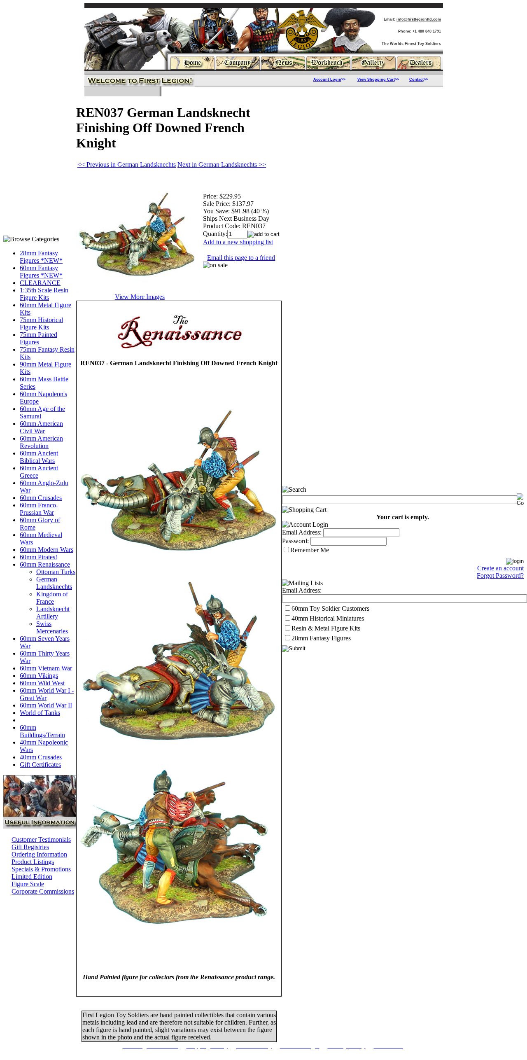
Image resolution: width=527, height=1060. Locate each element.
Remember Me (309, 549)
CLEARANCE (40, 282)
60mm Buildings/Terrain (42, 731)
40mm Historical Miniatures (327, 618)
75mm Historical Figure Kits (41, 323)
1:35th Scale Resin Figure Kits (44, 294)
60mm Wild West (42, 682)
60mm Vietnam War (46, 668)
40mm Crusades (41, 757)
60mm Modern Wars (46, 549)
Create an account (500, 568)
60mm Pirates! (38, 556)
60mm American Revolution (41, 442)
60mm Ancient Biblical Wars (39, 457)
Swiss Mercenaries (52, 627)
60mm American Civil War (41, 427)
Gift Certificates (40, 764)
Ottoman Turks (55, 571)
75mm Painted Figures (38, 338)
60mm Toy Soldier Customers (330, 608)
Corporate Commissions (43, 891)
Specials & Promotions (41, 869)
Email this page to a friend (241, 257)
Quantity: (215, 233)
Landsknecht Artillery (53, 612)
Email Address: (302, 532)
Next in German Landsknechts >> (221, 164)
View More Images (140, 296)
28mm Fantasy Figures (321, 638)
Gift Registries (30, 846)
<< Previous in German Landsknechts (126, 164)
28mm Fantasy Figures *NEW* (41, 257)
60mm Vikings (39, 675)
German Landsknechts (54, 583)
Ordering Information (39, 854)
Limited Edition (32, 876)
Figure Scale (28, 883)
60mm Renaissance (45, 564)
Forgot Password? (500, 575)
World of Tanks (40, 712)
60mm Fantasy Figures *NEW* (41, 271)
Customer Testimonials (41, 839)
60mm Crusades (41, 497)
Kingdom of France (52, 598)
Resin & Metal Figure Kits (325, 628)
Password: (295, 540)
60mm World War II (46, 705)
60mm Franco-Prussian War (39, 509)
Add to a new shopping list (238, 241)
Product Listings (33, 861)
